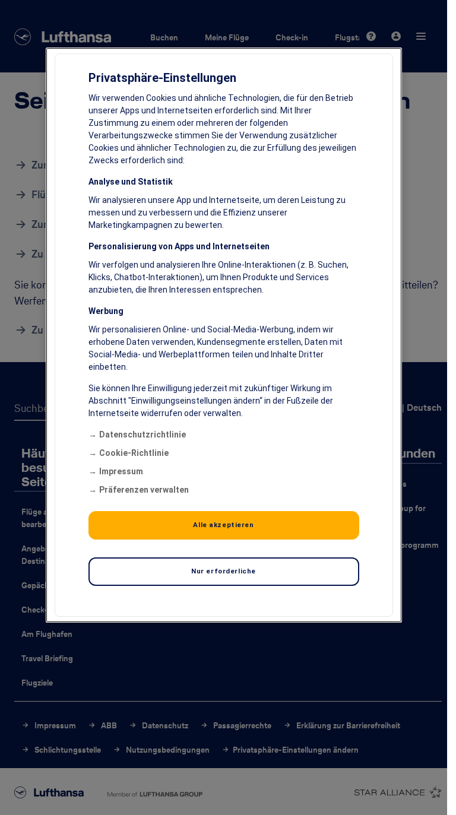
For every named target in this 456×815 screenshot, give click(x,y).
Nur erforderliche (223, 571)
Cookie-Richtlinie (134, 453)
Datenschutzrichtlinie (142, 434)
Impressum (121, 471)
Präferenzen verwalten (144, 489)
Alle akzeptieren (223, 525)
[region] (224, 335)
